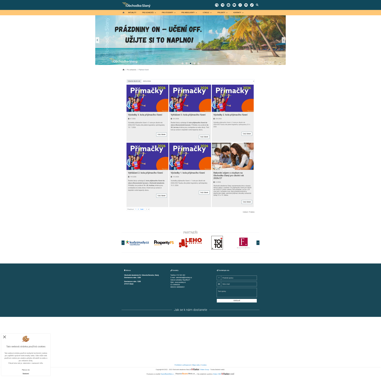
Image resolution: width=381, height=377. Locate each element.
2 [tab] (187, 63)
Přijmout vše (26, 370)
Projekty (221, 12)
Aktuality (132, 12)
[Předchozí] (123, 242)
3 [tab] (190, 63)
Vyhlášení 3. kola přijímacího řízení (188, 114)
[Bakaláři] (216, 5)
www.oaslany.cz (180, 282)
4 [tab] (194, 63)
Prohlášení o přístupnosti (183, 365)
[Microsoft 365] (228, 5)
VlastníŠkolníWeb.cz (167, 374)
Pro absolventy (188, 12)
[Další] (257, 242)
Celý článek (161, 134)
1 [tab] (183, 63)
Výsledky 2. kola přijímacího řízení (230, 114)
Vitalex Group (204, 369)
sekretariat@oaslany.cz (184, 277)
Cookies (204, 365)
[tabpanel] (190, 40)
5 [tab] (198, 63)
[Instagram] (240, 5)
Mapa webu (196, 365)
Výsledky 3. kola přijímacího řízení (145, 114)
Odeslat (236, 301)
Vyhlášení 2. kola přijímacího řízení (145, 172)
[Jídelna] (222, 5)
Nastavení (26, 373)
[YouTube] (234, 5)
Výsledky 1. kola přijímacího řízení (188, 172)
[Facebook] (246, 5)
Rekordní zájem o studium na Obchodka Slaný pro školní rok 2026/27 (228, 175)
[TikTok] (252, 5)
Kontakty (237, 12)
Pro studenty (168, 12)
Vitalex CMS (217, 374)
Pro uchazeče (148, 12)
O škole (206, 12)
